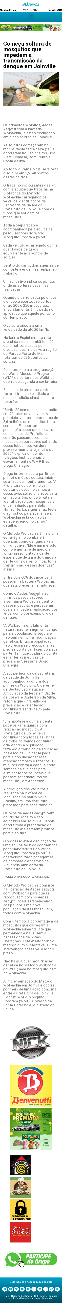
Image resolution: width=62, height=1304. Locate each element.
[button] (31, 16)
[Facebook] (4, 1289)
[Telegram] (28, 1289)
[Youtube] (22, 1289)
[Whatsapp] (33, 1289)
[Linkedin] (39, 1289)
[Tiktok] (51, 1289)
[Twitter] (16, 1289)
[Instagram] (10, 1289)
